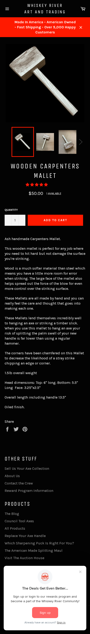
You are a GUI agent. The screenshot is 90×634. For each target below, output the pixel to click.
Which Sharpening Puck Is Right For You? (39, 543)
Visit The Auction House (24, 558)
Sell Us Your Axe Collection (27, 468)
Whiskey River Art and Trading (45, 9)
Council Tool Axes (19, 521)
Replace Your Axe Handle (25, 536)
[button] (37, 184)
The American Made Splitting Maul (34, 550)
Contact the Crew (19, 483)
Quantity (11, 209)
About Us (12, 476)
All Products (15, 528)
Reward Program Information (29, 490)
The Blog (12, 513)
